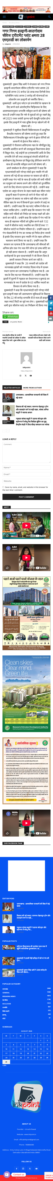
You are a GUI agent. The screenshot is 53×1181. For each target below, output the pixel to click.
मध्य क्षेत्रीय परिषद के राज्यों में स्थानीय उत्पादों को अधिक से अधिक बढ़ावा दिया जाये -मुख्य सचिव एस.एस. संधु (14, 339)
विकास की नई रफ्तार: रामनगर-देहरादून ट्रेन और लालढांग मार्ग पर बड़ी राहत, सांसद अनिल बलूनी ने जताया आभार (32, 409)
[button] (4, 17)
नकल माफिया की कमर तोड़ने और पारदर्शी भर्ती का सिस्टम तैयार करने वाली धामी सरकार (39, 338)
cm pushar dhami (16, 322)
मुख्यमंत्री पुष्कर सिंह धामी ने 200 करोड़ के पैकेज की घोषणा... (32, 971)
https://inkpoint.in (26, 371)
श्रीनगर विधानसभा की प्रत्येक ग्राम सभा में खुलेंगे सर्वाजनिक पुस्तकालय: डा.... (32, 947)
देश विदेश (41, 26)
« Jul (4, 1065)
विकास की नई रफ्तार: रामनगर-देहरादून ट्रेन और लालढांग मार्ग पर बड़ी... (33, 916)
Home (4, 23)
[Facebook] (16, 1168)
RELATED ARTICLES (12, 388)
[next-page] (7, 430)
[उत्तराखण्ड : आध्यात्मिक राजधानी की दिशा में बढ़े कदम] (8, 398)
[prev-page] (4, 430)
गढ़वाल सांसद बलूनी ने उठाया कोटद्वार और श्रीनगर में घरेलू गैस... (31, 928)
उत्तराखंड (35, 26)
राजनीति (47, 26)
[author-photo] (26, 364)
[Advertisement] (26, 875)
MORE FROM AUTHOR (32, 388)
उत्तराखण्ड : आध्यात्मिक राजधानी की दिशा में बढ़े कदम (33, 904)
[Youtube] (32, 375)
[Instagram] (21, 375)
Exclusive (19, 26)
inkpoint (8, 44)
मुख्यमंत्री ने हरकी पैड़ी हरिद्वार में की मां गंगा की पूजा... (33, 959)
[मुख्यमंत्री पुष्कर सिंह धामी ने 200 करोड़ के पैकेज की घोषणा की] (8, 973)
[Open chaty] (7, 1174)
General (28, 26)
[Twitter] (27, 375)
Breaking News (14, 23)
